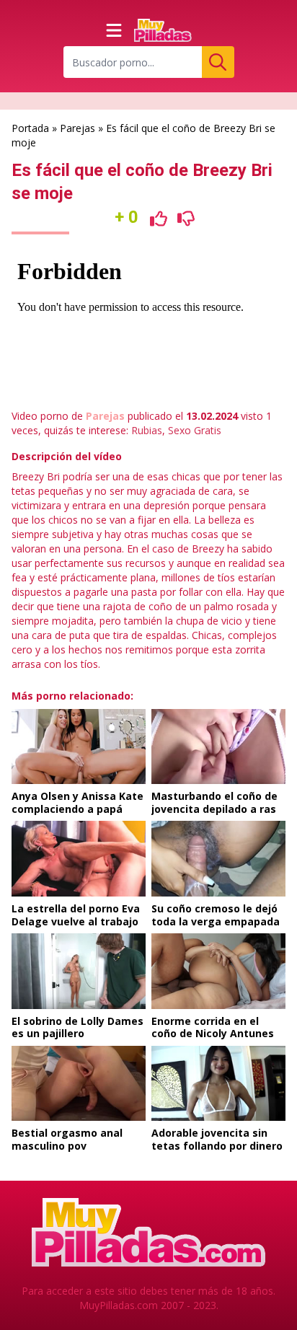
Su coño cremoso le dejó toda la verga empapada (215, 915)
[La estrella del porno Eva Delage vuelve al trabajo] (79, 859)
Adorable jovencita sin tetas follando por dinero (217, 1139)
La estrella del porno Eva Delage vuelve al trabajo (76, 915)
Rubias (146, 430)
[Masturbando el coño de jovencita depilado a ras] (218, 747)
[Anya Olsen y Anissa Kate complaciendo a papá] (79, 747)
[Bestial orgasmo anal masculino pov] (79, 1084)
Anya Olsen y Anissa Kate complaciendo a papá (77, 802)
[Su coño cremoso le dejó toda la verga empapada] (218, 859)
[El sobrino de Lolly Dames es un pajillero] (79, 971)
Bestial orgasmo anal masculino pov (67, 1139)
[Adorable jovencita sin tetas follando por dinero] (218, 1084)
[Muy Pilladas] (163, 30)
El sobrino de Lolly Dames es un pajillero (77, 1027)
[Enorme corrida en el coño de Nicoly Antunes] (218, 971)
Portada (30, 128)
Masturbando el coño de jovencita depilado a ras (214, 802)
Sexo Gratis (194, 430)
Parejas (77, 128)
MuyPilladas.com (118, 1305)
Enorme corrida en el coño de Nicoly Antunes (212, 1027)
